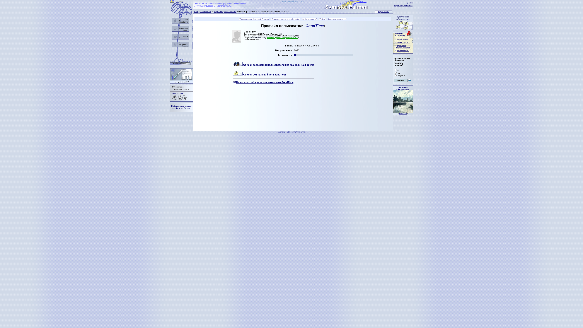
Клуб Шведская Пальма (225, 11)
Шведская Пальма (202, 11)
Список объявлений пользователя (264, 74)
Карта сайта (383, 11)
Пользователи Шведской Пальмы (254, 19)
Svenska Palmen (179, 64)
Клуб (186, 19)
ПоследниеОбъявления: (399, 34)
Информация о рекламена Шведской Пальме (181, 107)
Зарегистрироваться (403, 6)
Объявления (183, 38)
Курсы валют (177, 94)
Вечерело (403, 113)
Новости (185, 46)
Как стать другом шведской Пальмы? (282, 38)
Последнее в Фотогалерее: (402, 88)
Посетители (183, 22)
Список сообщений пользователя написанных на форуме (278, 65)
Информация (183, 44)
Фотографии (183, 28)
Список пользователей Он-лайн (285, 19)
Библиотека (183, 43)
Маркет (185, 30)
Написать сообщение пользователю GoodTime (264, 82)
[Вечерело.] (403, 112)
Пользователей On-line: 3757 (293, 1)
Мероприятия (183, 21)
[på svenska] (172, 1)
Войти (410, 3)
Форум (185, 36)
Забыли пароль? (309, 19)
